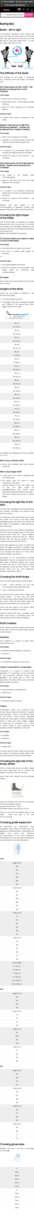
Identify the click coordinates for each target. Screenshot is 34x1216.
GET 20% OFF (20, 5)
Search (29, 14)
